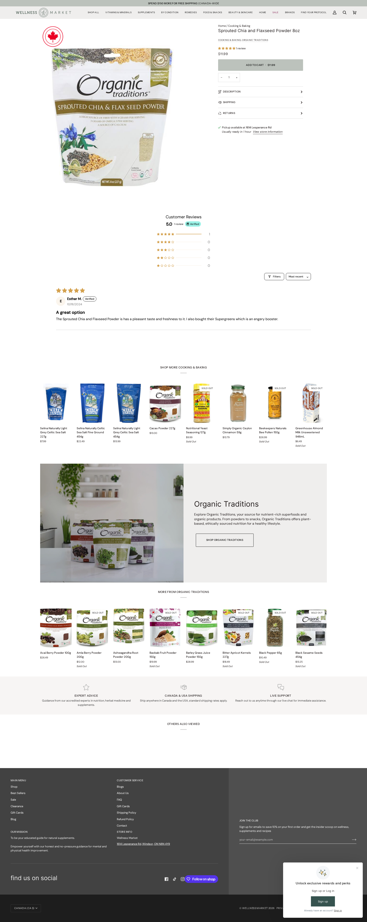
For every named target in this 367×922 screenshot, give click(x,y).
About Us (123, 793)
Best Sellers (18, 793)
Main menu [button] (18, 780)
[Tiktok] (174, 879)
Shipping (229, 102)
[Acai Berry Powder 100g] (56, 627)
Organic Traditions (255, 40)
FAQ (119, 799)
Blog (13, 819)
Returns (229, 113)
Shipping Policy (126, 812)
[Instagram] (183, 879)
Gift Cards (17, 812)
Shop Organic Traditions (224, 539)
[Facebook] (166, 879)
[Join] (350, 839)
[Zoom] (112, 117)
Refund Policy (125, 819)
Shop (14, 786)
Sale (13, 799)
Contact (122, 825)
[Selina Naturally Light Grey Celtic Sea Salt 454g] (129, 403)
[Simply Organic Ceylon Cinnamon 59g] (238, 403)
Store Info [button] (124, 831)
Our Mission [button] (19, 831)
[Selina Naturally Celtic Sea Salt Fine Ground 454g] (92, 403)
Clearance (17, 806)
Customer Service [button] (130, 780)
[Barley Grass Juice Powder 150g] (201, 627)
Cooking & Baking (239, 26)
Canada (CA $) (24, 908)
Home (222, 26)
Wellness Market (255, 908)
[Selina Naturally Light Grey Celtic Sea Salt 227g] (56, 403)
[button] (93, 12)
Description (232, 91)
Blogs (120, 786)
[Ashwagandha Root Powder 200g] (129, 627)
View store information (268, 132)
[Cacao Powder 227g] (165, 403)
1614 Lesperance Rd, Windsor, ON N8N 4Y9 (143, 844)
